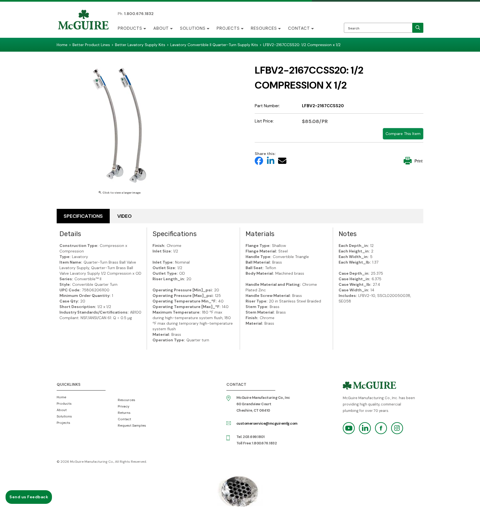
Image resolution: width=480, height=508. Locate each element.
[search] (417, 28)
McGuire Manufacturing (83, 20)
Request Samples (132, 425)
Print (418, 161)
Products (130, 28)
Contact (299, 28)
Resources (264, 28)
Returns (124, 413)
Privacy (123, 406)
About (161, 28)
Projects (228, 28)
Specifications (83, 216)
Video (124, 216)
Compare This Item (403, 133)
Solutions (193, 28)
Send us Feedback (28, 496)
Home (61, 397)
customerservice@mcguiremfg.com (267, 423)
